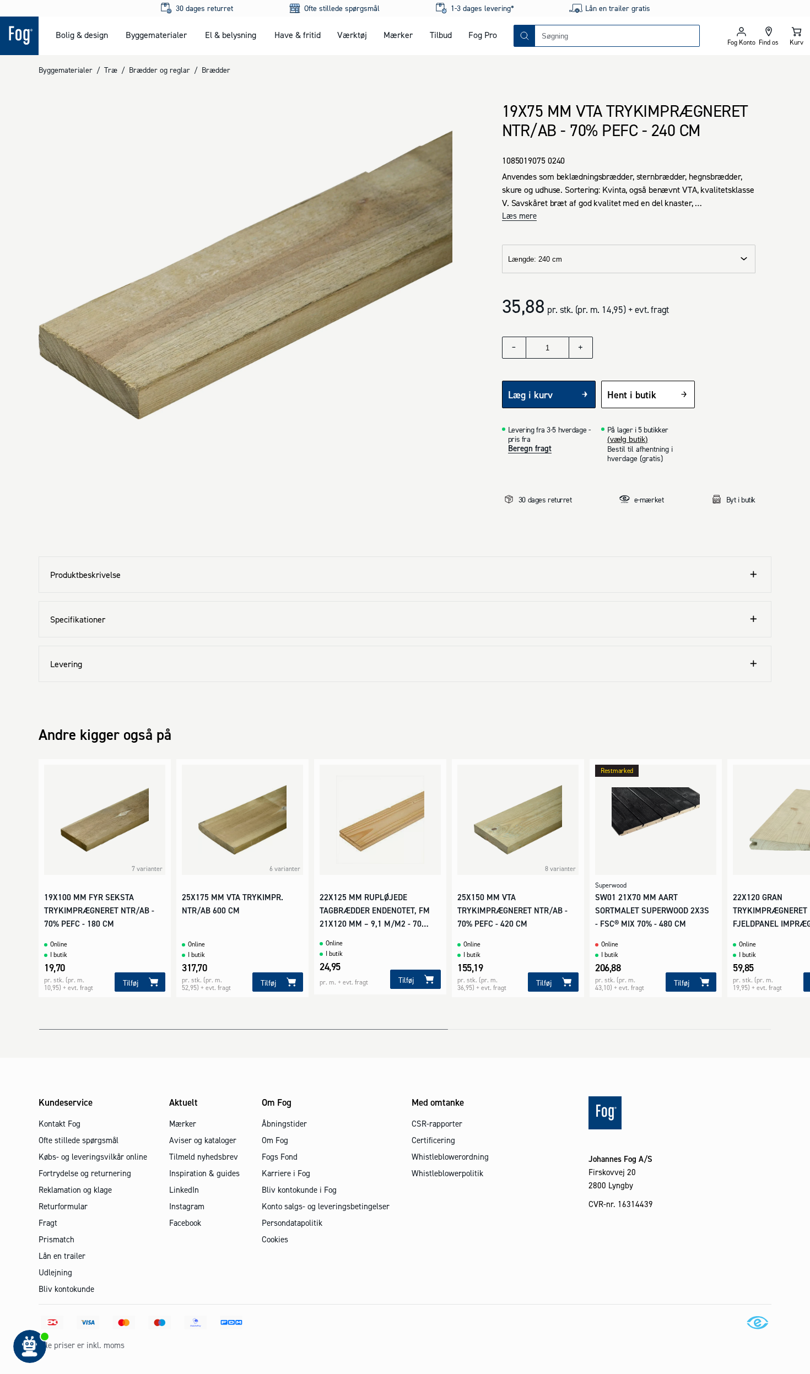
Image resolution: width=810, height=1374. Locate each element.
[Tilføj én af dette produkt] (581, 348)
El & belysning (230, 34)
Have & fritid (297, 34)
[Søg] (524, 35)
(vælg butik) (627, 439)
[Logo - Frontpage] (19, 36)
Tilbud (441, 34)
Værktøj (352, 34)
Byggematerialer (156, 34)
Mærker (398, 34)
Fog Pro (482, 34)
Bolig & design (82, 34)
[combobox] (617, 35)
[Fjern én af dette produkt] (514, 348)
